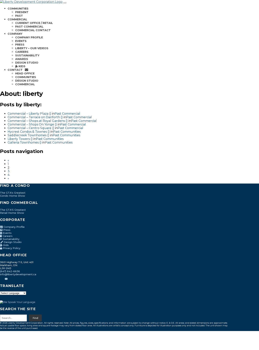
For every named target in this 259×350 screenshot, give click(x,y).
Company (15, 33)
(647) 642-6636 (10, 271)
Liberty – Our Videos (31, 48)
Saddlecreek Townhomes (27, 135)
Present (21, 12)
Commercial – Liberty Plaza (28, 113)
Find (35, 317)
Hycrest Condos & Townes (27, 131)
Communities (18, 8)
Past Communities (67, 131)
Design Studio (26, 62)
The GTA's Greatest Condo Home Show (12, 194)
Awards (21, 59)
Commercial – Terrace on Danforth (34, 117)
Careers (21, 52)
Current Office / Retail (34, 23)
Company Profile (29, 37)
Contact (16, 70)
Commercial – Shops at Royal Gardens (36, 121)
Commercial (17, 19)
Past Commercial (29, 26)
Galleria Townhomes (23, 142)
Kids (21, 66)
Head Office (25, 73)
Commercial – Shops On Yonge (31, 124)
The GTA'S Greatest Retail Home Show (13, 211)
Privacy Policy (11, 248)
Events (21, 41)
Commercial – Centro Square (29, 128)
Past (19, 15)
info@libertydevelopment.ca (18, 274)
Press (19, 44)
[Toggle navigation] (64, 2)
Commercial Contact (33, 30)
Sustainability (27, 55)
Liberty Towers (19, 139)
